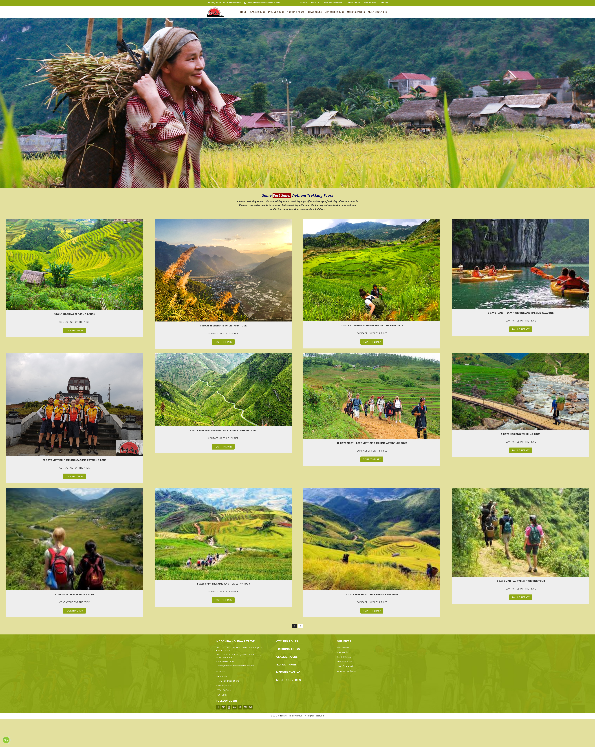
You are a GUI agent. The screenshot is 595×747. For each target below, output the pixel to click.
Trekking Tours (295, 12)
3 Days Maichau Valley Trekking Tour (521, 580)
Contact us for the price (74, 321)
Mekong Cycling (356, 12)
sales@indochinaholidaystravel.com (264, 3)
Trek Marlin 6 (343, 647)
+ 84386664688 (226, 661)
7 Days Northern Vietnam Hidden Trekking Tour (372, 325)
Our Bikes (384, 3)
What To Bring (370, 3)
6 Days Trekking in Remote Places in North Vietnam (223, 430)
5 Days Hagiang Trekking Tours (74, 314)
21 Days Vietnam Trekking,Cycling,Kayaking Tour (74, 459)
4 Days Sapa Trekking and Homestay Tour (223, 583)
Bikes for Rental (345, 666)
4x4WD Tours (315, 12)
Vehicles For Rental (346, 671)
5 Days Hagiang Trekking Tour (520, 433)
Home (243, 12)
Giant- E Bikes (344, 657)
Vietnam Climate (353, 3)
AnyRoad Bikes (344, 661)
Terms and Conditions (332, 3)
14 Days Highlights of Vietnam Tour (223, 325)
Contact (303, 3)
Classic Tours (257, 12)
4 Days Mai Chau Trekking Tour (74, 594)
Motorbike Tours (334, 12)
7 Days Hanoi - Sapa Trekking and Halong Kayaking (521, 312)
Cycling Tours (276, 12)
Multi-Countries (377, 12)
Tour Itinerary (74, 330)
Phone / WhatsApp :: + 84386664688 (224, 3)
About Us (315, 3)
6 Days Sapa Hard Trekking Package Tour (372, 594)
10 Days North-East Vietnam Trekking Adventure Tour (372, 442)
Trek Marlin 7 (343, 652)
